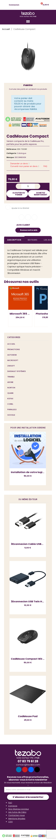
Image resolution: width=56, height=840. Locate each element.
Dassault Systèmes (16, 371)
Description (14, 239)
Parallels (11, 409)
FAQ (10, 802)
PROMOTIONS (13, 349)
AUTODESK (12, 355)
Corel (10, 404)
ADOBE (10, 382)
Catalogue (21, 153)
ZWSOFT (11, 366)
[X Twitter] (37, 769)
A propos (12, 806)
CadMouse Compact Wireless (30, 658)
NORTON (11, 387)
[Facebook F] (21, 217)
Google (11, 415)
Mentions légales (16, 818)
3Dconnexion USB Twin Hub (28, 601)
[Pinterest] (34, 217)
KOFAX (10, 398)
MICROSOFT (12, 360)
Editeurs (32, 239)
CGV (10, 821)
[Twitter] (28, 217)
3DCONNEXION (20, 157)
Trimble (11, 376)
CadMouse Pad (28, 716)
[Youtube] (25, 769)
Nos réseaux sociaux (18, 809)
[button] (28, 5)
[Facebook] (31, 769)
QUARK (10, 393)
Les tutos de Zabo (17, 812)
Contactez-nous (16, 815)
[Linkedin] (18, 769)
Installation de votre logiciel (29, 472)
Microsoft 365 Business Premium (30, 313)
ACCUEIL (11, 344)
